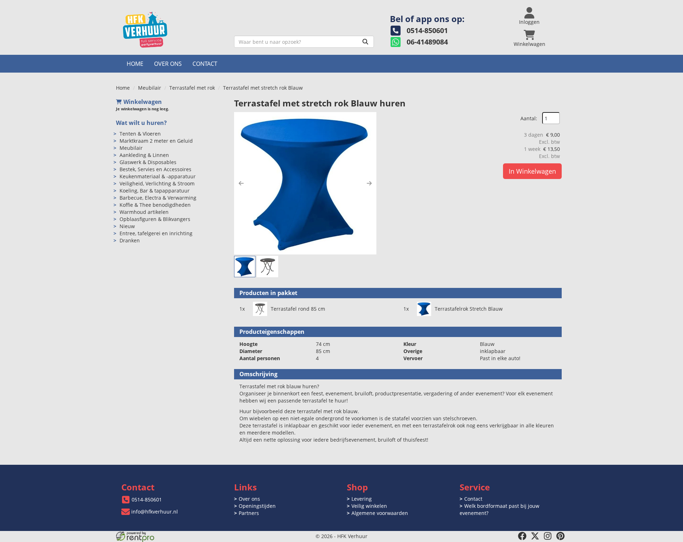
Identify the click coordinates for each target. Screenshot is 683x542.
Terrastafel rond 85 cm (298, 308)
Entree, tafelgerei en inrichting (156, 233)
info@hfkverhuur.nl (154, 511)
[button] (241, 183)
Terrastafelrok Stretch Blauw (469, 308)
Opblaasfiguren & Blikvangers (155, 219)
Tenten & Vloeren (140, 133)
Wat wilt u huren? (141, 123)
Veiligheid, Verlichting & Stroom (157, 183)
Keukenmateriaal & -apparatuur (158, 176)
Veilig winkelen (369, 505)
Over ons (168, 64)
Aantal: (528, 118)
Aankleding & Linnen (144, 155)
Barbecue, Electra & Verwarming (158, 197)
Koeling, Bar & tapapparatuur (155, 190)
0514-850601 (147, 499)
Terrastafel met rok (192, 87)
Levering (361, 498)
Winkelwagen (142, 102)
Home (135, 64)
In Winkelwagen (532, 171)
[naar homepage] (172, 30)
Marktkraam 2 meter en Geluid (156, 140)
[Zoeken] (365, 41)
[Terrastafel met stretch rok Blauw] (305, 183)
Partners (249, 513)
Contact (204, 64)
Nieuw (127, 226)
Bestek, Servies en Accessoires (155, 169)
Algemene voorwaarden (379, 513)
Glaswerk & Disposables (148, 162)
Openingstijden (257, 505)
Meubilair (149, 87)
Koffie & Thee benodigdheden (155, 204)
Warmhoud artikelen (144, 212)
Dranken (130, 240)
